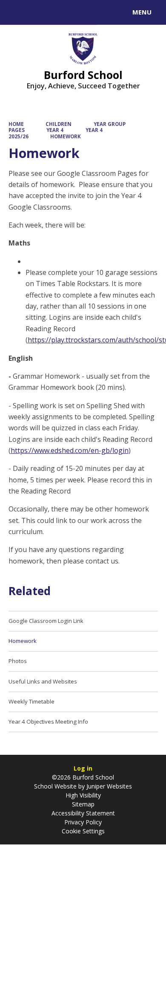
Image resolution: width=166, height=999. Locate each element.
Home (16, 124)
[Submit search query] (104, 11)
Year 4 (54, 130)
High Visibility (83, 795)
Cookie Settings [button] (83, 831)
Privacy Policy (83, 822)
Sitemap (83, 804)
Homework (65, 136)
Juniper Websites (108, 786)
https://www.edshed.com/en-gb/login (70, 450)
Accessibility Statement (83, 813)
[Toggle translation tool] (37, 12)
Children (59, 124)
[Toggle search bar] (16, 12)
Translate (71, 14)
